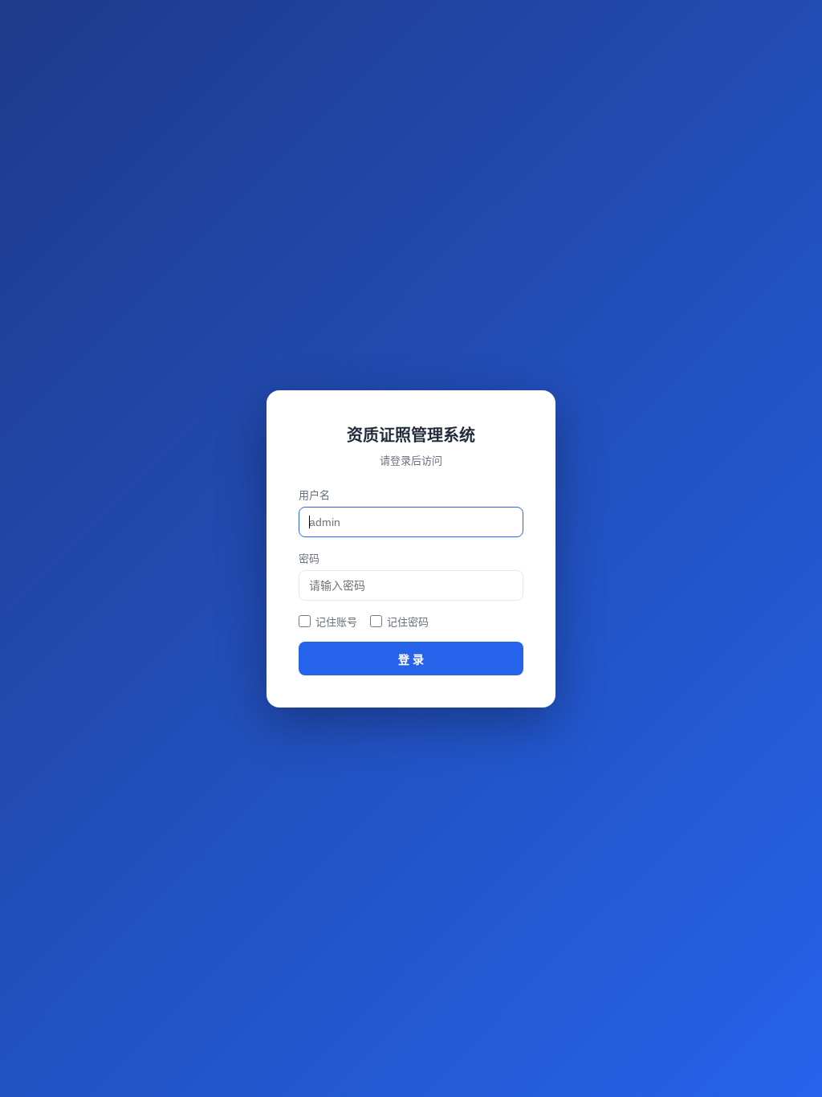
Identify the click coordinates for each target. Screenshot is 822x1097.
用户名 (314, 494)
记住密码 (408, 621)
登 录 (411, 659)
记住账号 (336, 621)
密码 (309, 558)
